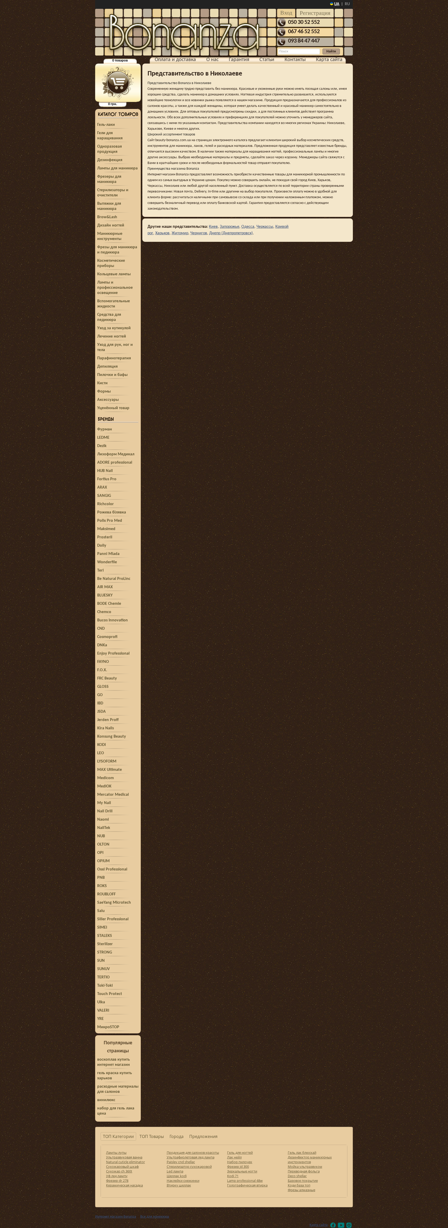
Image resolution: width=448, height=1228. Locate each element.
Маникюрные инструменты (109, 236)
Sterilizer (105, 944)
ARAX (102, 487)
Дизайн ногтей (110, 225)
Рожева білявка (111, 512)
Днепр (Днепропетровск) (231, 233)
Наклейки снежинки (183, 1180)
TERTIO (103, 977)
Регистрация (315, 13)
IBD (100, 703)
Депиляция (107, 367)
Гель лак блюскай (302, 1152)
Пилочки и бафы (112, 375)
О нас (212, 59)
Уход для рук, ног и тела (115, 347)
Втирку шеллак (179, 1185)
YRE (100, 1019)
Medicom (105, 778)
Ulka (101, 1002)
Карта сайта (329, 59)
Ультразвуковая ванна (124, 1157)
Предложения (203, 1136)
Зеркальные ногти (242, 1171)
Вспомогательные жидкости (113, 303)
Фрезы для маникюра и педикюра (117, 250)
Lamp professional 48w (245, 1180)
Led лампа (175, 1171)
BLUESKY (105, 595)
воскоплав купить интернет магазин (113, 1062)
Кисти (102, 383)
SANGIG (104, 496)
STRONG (104, 952)
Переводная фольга (304, 1171)
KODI (101, 745)
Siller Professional (113, 919)
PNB (101, 878)
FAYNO (103, 662)
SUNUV (103, 969)
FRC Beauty (107, 678)
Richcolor (105, 504)
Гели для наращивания (110, 135)
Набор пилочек (239, 1162)
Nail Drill (105, 811)
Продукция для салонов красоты (193, 1152)
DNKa (102, 645)
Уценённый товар (113, 408)
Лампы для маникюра (117, 168)
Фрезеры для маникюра (109, 179)
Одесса (247, 227)
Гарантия (239, 59)
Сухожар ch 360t (119, 1171)
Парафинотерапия (114, 358)
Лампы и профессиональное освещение (115, 287)
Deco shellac (297, 1176)
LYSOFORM (106, 761)
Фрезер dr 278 (117, 1180)
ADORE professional (114, 463)
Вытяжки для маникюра (109, 206)
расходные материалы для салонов (117, 1089)
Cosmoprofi (107, 637)
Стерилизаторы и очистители (112, 192)
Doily (101, 546)
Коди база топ (299, 1185)
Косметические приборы (111, 263)
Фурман (104, 429)
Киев (213, 227)
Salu (101, 911)
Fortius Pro (106, 479)
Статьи (267, 59)
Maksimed (106, 529)
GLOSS (103, 687)
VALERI (103, 1011)
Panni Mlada (108, 554)
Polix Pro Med (109, 521)
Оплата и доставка (175, 59)
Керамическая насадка (124, 1185)
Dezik (102, 446)
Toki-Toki (105, 986)
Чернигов (198, 233)
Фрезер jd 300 (238, 1166)
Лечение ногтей (111, 336)
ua (336, 4)
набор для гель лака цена (115, 1111)
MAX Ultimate (109, 770)
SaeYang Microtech (114, 903)
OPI (100, 853)
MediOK (104, 786)
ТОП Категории (118, 1136)
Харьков (162, 233)
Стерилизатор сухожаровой (189, 1166)
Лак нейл (234, 1157)
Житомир (180, 233)
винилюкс (106, 1100)
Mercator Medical (113, 795)
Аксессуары (108, 400)
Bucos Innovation (112, 620)
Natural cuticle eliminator (125, 1162)
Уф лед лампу (117, 1176)
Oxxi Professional (112, 869)
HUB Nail (105, 471)
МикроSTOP (108, 1027)
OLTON (103, 844)
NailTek (103, 828)
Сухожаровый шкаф (122, 1166)
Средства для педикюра (109, 317)
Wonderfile (107, 562)
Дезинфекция (109, 160)
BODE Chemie (109, 604)
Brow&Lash (107, 217)
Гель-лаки (106, 125)
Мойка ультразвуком (305, 1166)
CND (101, 629)
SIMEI (102, 927)
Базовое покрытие (303, 1180)
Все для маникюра (154, 1217)
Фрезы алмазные (301, 1190)
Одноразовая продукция (109, 149)
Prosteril (104, 537)
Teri (100, 570)
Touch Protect (109, 994)
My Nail (104, 803)
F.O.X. (102, 670)
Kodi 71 (233, 1176)
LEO (100, 753)
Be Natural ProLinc (113, 579)
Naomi (103, 820)
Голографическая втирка (247, 1185)
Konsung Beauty (111, 737)
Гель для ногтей (240, 1152)
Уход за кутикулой (114, 328)
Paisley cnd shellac (181, 1162)
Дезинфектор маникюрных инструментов (310, 1159)
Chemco (104, 612)
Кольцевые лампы (114, 274)
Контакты (295, 59)
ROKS (102, 886)
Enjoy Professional (113, 653)
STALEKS (104, 936)
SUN (101, 961)
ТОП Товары (151, 1136)
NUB (101, 836)
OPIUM (103, 861)
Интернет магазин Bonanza (115, 1217)
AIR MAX (105, 587)
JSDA (101, 712)
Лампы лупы (116, 1152)
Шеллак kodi (177, 1176)
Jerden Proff (108, 720)
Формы (104, 391)
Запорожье (229, 227)
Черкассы (264, 227)
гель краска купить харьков (114, 1075)
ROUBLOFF (106, 894)
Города (177, 1136)
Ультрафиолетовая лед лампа (190, 1157)
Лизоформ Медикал (115, 454)
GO (100, 695)
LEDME (103, 438)
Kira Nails (105, 728)
